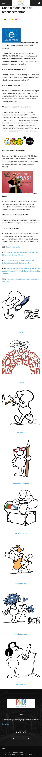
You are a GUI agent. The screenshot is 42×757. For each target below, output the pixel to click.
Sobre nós (5, 724)
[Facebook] (13, 738)
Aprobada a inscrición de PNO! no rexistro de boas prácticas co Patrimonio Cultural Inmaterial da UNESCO (21, 271)
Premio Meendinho (13, 247)
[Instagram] (23, 738)
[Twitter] (28, 738)
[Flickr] (18, 738)
